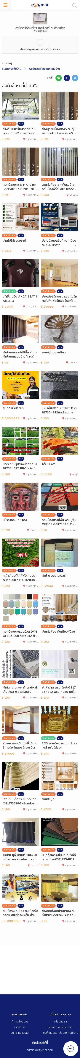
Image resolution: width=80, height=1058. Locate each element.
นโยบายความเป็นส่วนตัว (60, 1027)
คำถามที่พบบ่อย (19, 1021)
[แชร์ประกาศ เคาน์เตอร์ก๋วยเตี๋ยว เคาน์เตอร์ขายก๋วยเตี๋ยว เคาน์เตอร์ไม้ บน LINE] (58, 78)
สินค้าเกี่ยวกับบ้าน (11, 69)
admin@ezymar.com (40, 1050)
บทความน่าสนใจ (19, 1033)
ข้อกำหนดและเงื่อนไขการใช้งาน (60, 1033)
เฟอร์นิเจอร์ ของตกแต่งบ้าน (44, 69)
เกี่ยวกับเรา (60, 1021)
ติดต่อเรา (19, 1027)
